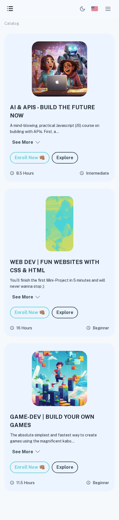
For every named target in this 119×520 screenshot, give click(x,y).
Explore (64, 157)
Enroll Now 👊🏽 (30, 157)
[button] (108, 8)
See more (22, 142)
